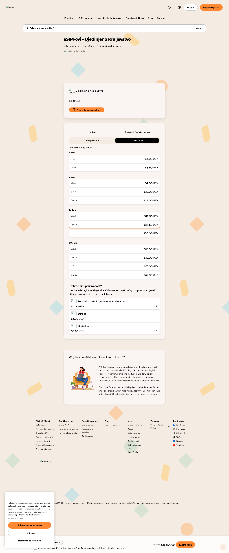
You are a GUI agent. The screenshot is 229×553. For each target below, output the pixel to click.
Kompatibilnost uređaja (68, 433)
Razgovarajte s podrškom (88, 430)
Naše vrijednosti (134, 433)
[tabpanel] (114, 207)
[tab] (91, 132)
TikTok (178, 437)
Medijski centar (133, 437)
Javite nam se (87, 436)
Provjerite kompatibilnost (88, 110)
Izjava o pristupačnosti (171, 503)
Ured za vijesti (133, 441)
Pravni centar (111, 503)
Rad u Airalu (132, 452)
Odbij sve (30, 533)
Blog (150, 18)
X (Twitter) (180, 433)
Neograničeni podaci (45, 429)
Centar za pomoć (89, 425)
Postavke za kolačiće (29, 540)
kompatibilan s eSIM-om (94, 548)
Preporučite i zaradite (45, 445)
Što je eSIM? (64, 425)
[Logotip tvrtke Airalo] (14, 7)
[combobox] (114, 28)
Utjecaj (130, 429)
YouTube (180, 445)
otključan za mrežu (115, 548)
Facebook (180, 425)
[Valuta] (179, 7)
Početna (68, 18)
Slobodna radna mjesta (134, 446)
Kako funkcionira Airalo (68, 429)
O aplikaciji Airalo (135, 18)
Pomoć (161, 18)
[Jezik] (169, 7)
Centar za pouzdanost (75, 503)
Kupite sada (185, 544)
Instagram (180, 429)
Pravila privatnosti (95, 503)
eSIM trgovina (85, 18)
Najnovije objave (112, 425)
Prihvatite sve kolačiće (29, 525)
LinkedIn (179, 441)
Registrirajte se (211, 7)
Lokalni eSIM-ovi (88, 46)
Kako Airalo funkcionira (109, 18)
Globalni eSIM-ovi (43, 433)
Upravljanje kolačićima (129, 503)
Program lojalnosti (43, 449)
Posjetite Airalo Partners (156, 426)
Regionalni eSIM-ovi (44, 437)
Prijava (190, 7)
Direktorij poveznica (150, 503)
